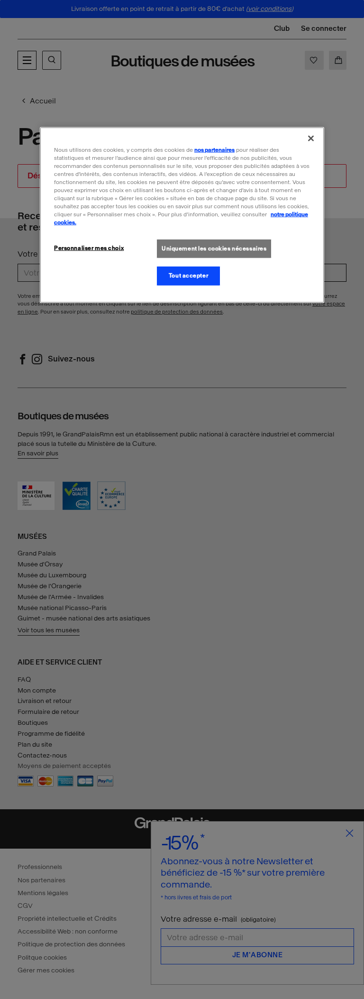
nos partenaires (214, 150)
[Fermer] (310, 138)
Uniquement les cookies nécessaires (214, 248)
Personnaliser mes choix (89, 247)
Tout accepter (188, 275)
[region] (182, 215)
